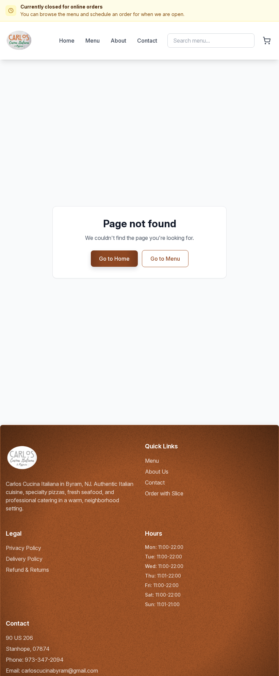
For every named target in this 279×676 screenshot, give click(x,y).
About (118, 40)
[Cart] (267, 40)
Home (67, 40)
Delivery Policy (24, 558)
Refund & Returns (27, 569)
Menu (92, 40)
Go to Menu (165, 258)
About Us (156, 471)
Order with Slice (164, 493)
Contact (147, 40)
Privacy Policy (23, 547)
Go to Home (114, 258)
